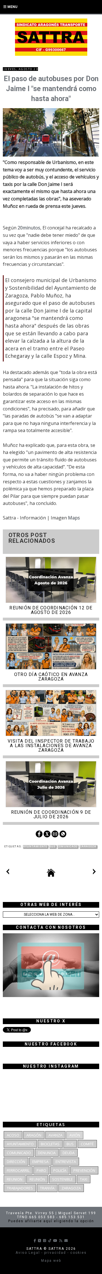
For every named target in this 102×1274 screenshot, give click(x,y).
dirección (16, 1161)
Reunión (37, 1179)
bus (52, 846)
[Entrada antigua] (94, 873)
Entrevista (66, 1161)
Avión (74, 1135)
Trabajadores (20, 1188)
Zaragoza (88, 846)
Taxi (83, 1179)
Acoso (13, 1135)
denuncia (47, 1152)
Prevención (84, 1170)
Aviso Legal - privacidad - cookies (51, 1253)
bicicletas (50, 1143)
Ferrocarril (18, 1170)
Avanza (55, 1135)
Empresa (40, 1161)
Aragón (33, 1135)
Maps (74, 518)
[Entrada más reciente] (7, 873)
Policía (59, 1170)
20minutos (29, 228)
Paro (41, 1170)
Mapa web (51, 1261)
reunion (14, 1179)
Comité (87, 1143)
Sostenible (62, 1179)
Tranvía (47, 1188)
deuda (69, 1152)
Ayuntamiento (35, 846)
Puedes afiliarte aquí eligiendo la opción (51, 1221)
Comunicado (68, 846)
